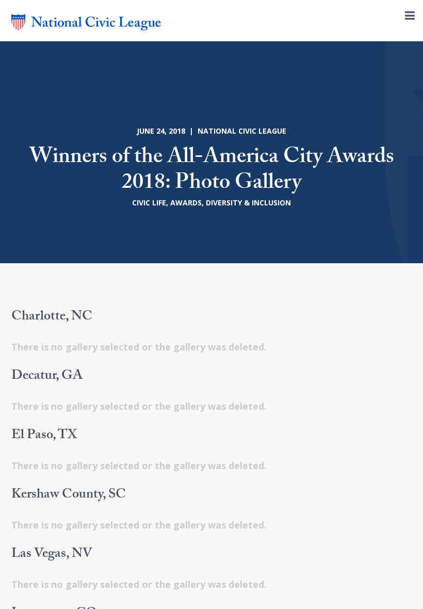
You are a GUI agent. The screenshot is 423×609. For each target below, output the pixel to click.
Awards (186, 202)
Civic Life (149, 202)
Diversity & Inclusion (248, 202)
